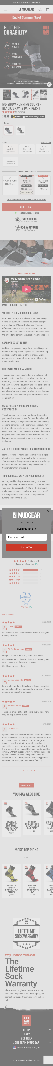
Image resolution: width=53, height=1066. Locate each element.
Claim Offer (26, 547)
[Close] (48, 511)
